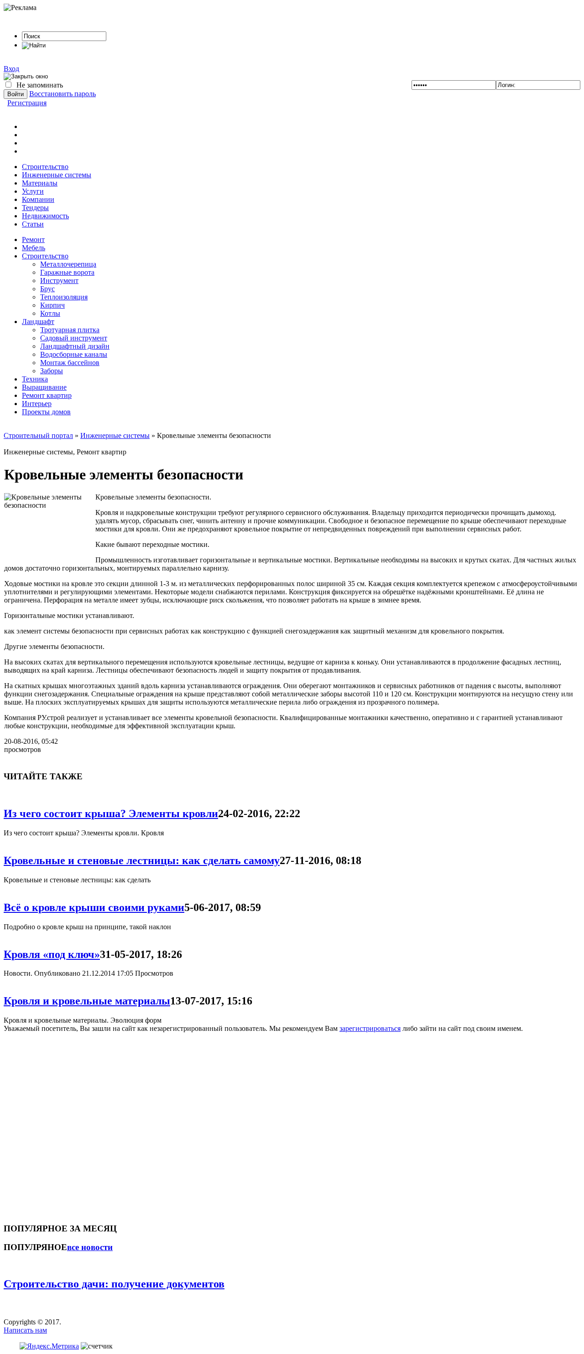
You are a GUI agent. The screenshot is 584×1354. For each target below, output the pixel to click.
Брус (47, 289)
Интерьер (37, 403)
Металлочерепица (68, 264)
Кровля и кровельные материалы (87, 1001)
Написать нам (25, 1330)
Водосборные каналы (73, 354)
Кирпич (52, 305)
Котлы (50, 313)
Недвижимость (45, 216)
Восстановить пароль (62, 94)
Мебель (33, 248)
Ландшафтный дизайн (75, 346)
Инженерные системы (56, 175)
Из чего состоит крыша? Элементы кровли (111, 813)
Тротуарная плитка (69, 330)
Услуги (33, 191)
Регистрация (27, 103)
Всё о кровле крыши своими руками (94, 907)
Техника (35, 379)
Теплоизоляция (64, 297)
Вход (11, 68)
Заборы (51, 371)
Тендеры (35, 207)
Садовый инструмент (73, 338)
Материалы (39, 183)
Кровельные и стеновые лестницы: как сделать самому (142, 860)
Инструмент (59, 280)
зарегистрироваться (370, 1028)
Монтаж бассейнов (69, 362)
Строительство (45, 166)
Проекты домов (46, 412)
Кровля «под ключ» (52, 954)
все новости (90, 1247)
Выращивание (44, 387)
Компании (38, 199)
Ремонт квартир (47, 395)
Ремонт (33, 239)
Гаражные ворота (67, 272)
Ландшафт (38, 321)
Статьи (33, 224)
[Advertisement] (58, 1124)
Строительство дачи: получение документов (114, 1284)
